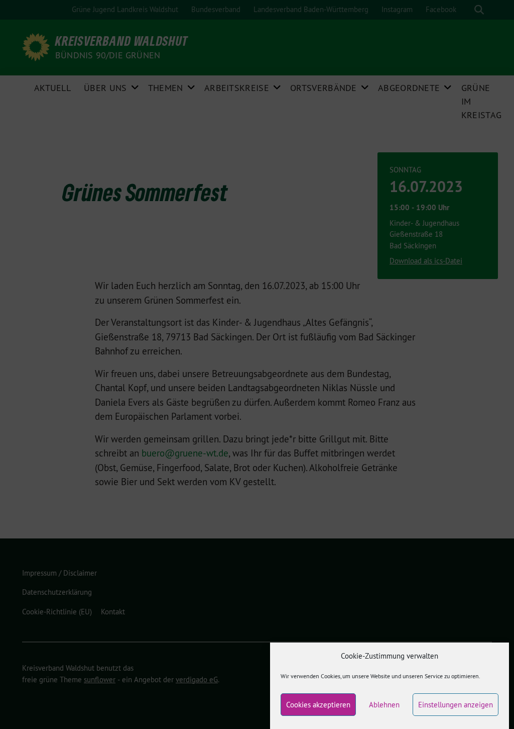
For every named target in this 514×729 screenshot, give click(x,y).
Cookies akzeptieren (318, 704)
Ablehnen (384, 704)
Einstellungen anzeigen (455, 704)
